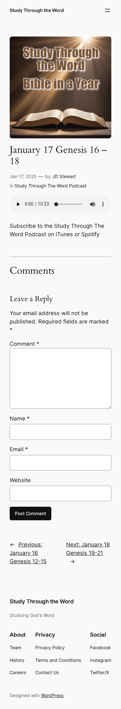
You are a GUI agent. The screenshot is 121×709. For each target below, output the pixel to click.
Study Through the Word (37, 10)
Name (20, 418)
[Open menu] (107, 10)
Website (20, 480)
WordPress (52, 695)
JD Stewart (64, 176)
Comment (24, 344)
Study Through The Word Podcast (50, 185)
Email (19, 449)
